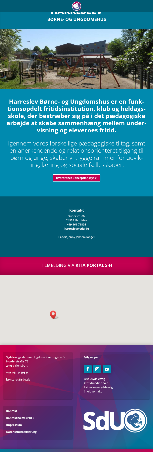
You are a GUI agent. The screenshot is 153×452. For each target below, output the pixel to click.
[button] (54, 315)
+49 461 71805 (76, 224)
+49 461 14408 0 (17, 372)
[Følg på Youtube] (107, 369)
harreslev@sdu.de (76, 228)
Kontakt (11, 411)
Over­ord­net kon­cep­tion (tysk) (76, 178)
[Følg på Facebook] (88, 369)
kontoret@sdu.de (18, 379)
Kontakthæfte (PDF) (20, 418)
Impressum (14, 425)
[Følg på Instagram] (97, 369)
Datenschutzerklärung (21, 432)
